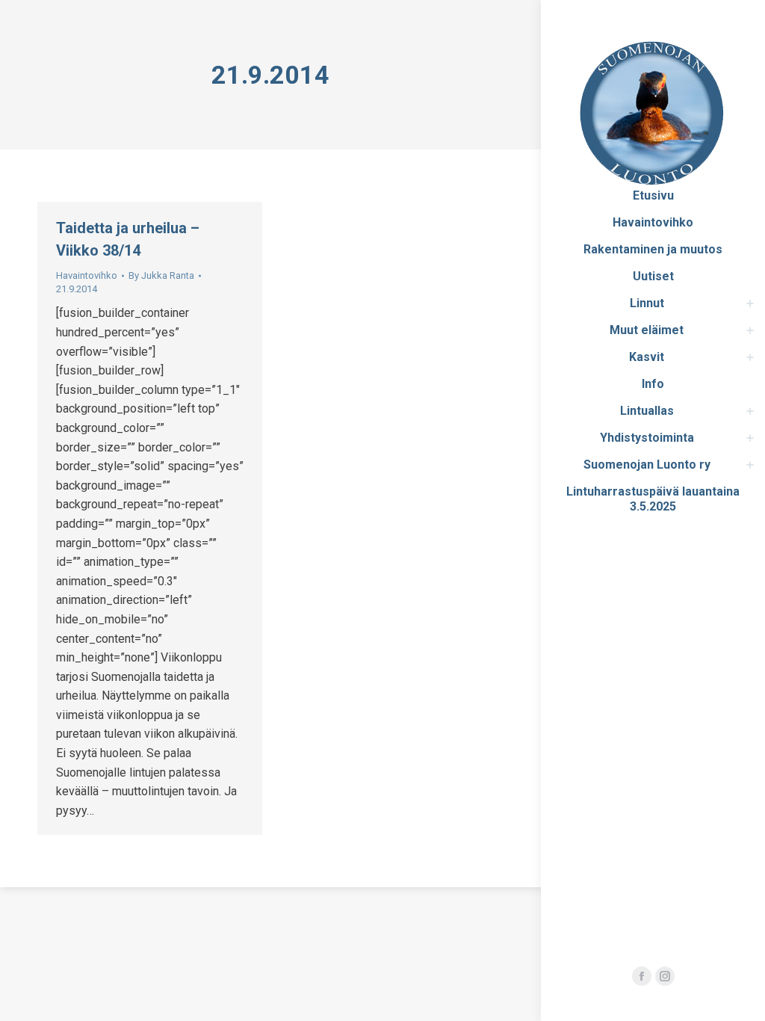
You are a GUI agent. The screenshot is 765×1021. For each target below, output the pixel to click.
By (161, 275)
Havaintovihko (86, 275)
